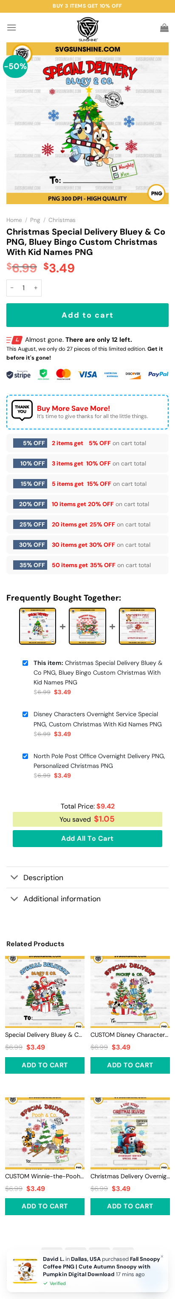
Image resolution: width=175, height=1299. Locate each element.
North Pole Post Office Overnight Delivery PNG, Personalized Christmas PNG (99, 761)
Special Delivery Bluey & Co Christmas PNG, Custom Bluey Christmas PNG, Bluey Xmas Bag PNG (45, 1035)
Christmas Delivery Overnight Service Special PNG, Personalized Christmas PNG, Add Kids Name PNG (130, 1176)
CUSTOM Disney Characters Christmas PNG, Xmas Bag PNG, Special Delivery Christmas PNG (130, 1035)
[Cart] (164, 27)
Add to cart (88, 315)
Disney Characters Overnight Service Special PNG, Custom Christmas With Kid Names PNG (98, 719)
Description (43, 877)
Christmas (62, 220)
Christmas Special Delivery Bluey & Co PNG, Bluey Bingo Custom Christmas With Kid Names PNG (98, 672)
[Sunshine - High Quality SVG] (87, 27)
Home (14, 220)
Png (35, 220)
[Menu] (11, 27)
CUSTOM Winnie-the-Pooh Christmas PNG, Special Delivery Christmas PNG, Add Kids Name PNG (45, 1176)
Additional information (62, 898)
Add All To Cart (87, 838)
